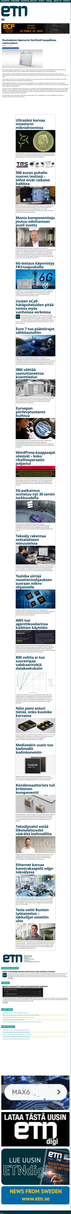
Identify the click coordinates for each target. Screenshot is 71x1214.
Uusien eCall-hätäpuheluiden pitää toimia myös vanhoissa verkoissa (35, 306)
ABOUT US (57, 1)
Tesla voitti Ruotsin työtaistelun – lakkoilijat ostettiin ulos (32, 915)
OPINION (5, 983)
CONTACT (66, 1)
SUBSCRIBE (15, 1)
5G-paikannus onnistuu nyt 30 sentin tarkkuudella (35, 494)
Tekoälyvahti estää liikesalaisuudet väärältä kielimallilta (34, 830)
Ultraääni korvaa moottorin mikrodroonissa (30, 124)
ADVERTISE (5, 1)
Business (15, 48)
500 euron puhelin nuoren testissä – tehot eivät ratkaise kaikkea (33, 178)
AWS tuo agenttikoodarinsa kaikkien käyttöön (32, 624)
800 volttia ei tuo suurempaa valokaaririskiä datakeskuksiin (30, 663)
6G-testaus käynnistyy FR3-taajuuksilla (35, 265)
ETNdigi (49, 1)
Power (10, 48)
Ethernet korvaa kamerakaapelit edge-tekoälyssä (35, 868)
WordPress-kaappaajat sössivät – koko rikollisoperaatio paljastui (35, 458)
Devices (5, 48)
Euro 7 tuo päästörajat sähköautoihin (35, 330)
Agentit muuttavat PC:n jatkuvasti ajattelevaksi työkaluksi (25, 986)
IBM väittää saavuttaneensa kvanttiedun (30, 373)
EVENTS (41, 1)
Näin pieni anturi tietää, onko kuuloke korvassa (34, 712)
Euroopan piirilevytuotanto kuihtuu (30, 412)
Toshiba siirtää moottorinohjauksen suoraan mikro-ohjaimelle (34, 581)
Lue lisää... (11, 978)
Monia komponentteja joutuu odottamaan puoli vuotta (35, 221)
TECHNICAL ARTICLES (29, 1)
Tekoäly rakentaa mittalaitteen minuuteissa (31, 539)
